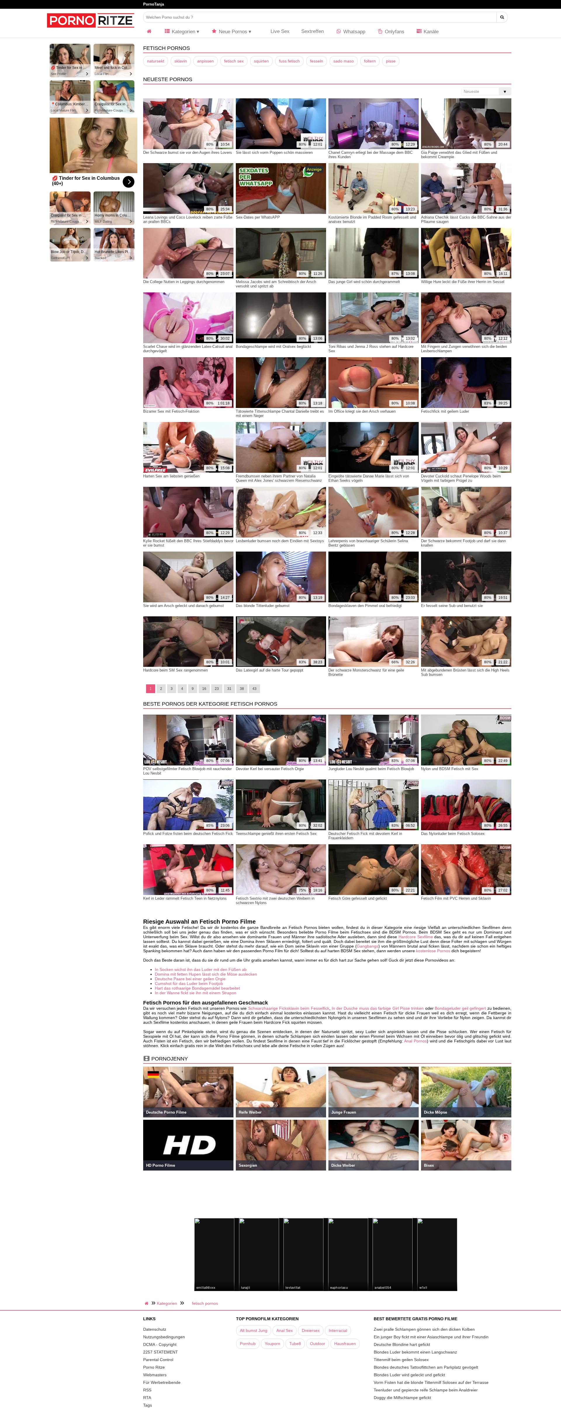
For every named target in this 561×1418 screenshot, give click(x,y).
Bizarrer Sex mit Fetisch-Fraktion (171, 411)
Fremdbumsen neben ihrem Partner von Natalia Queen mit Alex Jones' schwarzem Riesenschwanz (279, 478)
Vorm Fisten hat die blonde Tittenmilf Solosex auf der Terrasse (431, 1382)
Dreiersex (311, 1330)
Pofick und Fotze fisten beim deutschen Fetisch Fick (188, 833)
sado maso (343, 61)
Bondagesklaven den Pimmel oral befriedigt (365, 606)
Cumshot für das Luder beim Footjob (189, 983)
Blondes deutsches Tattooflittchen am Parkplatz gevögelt (426, 1367)
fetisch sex (234, 61)
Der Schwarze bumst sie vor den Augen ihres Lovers (187, 152)
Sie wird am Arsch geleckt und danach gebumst (183, 606)
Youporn (272, 1343)
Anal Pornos (415, 1041)
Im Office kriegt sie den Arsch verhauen (362, 411)
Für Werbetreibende (162, 1382)
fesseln (316, 61)
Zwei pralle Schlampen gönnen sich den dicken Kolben (424, 1329)
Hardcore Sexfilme (416, 936)
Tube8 (295, 1343)
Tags (147, 1405)
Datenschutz (154, 1329)
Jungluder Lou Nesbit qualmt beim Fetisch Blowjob (371, 769)
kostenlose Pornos (433, 950)
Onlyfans (393, 31)
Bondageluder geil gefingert (460, 1008)
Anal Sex (284, 1330)
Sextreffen (312, 31)
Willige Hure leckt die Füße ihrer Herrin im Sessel (462, 282)
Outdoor (317, 1343)
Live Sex (279, 31)
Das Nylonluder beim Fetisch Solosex (453, 833)
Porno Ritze (154, 1367)
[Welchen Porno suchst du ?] (502, 17)
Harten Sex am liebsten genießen (171, 476)
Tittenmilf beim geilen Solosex (401, 1359)
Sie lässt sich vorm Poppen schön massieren (274, 152)
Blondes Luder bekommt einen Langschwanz (415, 1352)
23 (217, 689)
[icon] (149, 32)
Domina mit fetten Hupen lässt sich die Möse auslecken (206, 974)
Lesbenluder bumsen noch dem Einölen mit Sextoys (280, 541)
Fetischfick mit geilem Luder (445, 411)
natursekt (155, 61)
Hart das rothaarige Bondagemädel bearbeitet (197, 988)
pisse (391, 61)
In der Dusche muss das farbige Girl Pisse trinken (378, 1008)
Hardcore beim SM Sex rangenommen (175, 670)
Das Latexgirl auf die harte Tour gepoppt (269, 670)
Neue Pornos (232, 31)
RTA (147, 1397)
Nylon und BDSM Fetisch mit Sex (449, 769)
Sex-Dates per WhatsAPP (258, 217)
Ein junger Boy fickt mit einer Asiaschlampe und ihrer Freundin (431, 1337)
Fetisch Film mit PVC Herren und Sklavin (456, 898)
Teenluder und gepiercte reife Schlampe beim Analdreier (426, 1390)
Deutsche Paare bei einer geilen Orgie (190, 978)
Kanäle (430, 31)
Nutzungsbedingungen (164, 1337)
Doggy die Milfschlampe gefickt (402, 1397)
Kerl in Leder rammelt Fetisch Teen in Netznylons (185, 898)
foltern (370, 61)
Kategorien (182, 31)
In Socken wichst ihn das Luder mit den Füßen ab (201, 969)
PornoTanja (153, 4)
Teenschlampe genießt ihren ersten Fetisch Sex (276, 833)
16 (204, 689)
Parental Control (158, 1359)
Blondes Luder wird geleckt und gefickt (409, 1374)
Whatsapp (353, 31)
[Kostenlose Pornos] (90, 30)
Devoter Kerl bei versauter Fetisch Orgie (270, 769)
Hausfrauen (345, 1343)
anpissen (205, 61)
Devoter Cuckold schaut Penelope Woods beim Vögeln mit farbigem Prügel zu (461, 478)
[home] (147, 1303)
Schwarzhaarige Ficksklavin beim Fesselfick (288, 1008)
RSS (147, 1390)
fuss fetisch (289, 61)
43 (254, 689)
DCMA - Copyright (159, 1344)
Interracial (338, 1330)
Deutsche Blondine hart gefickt (402, 1344)
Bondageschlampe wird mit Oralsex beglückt (273, 346)
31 (229, 689)
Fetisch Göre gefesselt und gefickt (357, 898)
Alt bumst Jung (253, 1330)
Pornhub (248, 1343)
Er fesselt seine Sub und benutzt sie (452, 606)
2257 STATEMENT (160, 1352)
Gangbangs (367, 946)
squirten (261, 61)
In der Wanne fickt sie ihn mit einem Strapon (195, 992)
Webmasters (155, 1374)
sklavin (180, 61)
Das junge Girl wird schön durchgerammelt (364, 282)
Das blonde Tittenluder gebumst (263, 606)
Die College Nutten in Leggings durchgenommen (183, 282)
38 (242, 689)
